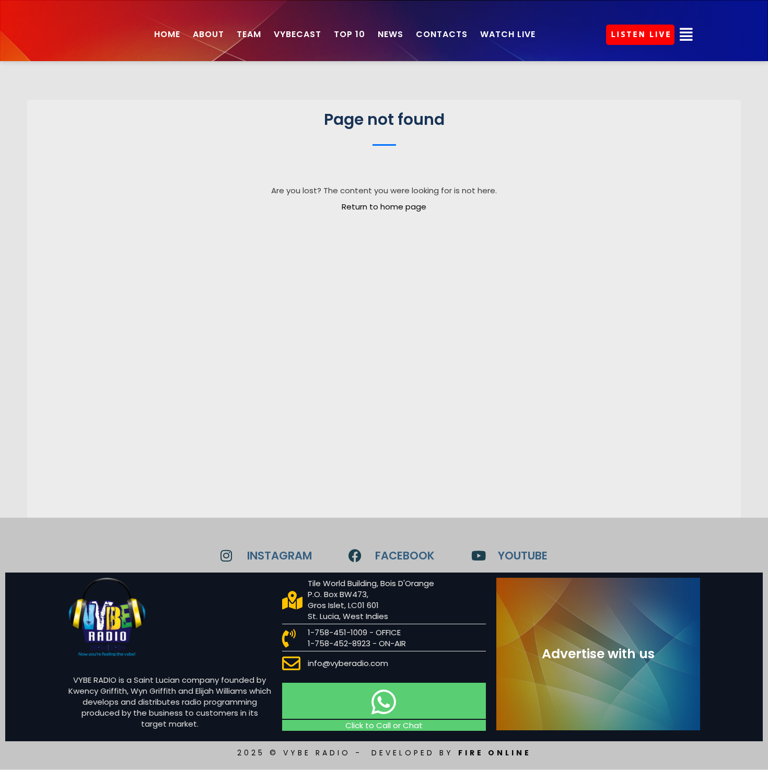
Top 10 (349, 34)
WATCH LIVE (508, 34)
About (208, 34)
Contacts (442, 34)
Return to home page (384, 206)
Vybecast (297, 34)
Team (249, 34)
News (390, 34)
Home (167, 34)
